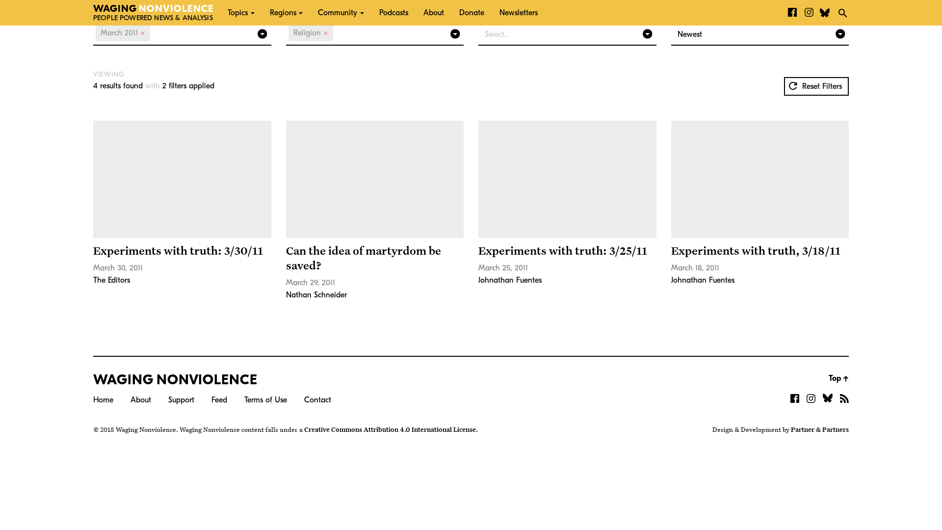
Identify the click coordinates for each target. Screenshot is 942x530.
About (433, 12)
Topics (238, 12)
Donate (471, 12)
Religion (310, 32)
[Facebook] (792, 13)
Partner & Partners (820, 429)
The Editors (111, 280)
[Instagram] (809, 13)
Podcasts (393, 12)
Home (103, 400)
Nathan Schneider (316, 295)
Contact (317, 400)
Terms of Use (265, 400)
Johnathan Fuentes (510, 280)
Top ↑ (839, 378)
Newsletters (518, 12)
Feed (219, 400)
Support (181, 400)
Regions (283, 12)
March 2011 (123, 32)
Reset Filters (821, 86)
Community (337, 12)
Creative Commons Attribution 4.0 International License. (391, 429)
